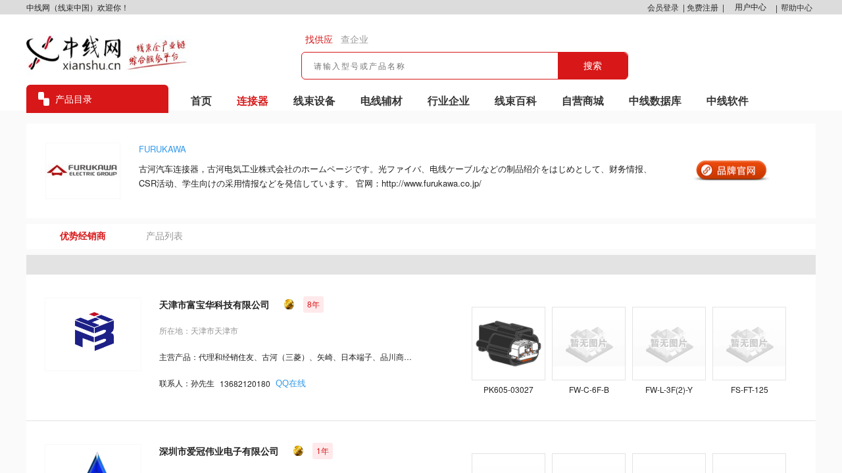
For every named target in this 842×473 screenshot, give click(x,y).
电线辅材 (381, 100)
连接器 (252, 100)
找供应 (319, 39)
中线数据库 (655, 100)
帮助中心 (796, 6)
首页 (201, 100)
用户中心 (750, 7)
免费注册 (702, 6)
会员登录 (663, 6)
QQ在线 (291, 383)
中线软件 (727, 100)
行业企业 (449, 100)
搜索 (592, 65)
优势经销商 (83, 236)
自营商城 (583, 100)
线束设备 (314, 100)
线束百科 (516, 100)
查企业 (354, 39)
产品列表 (164, 236)
